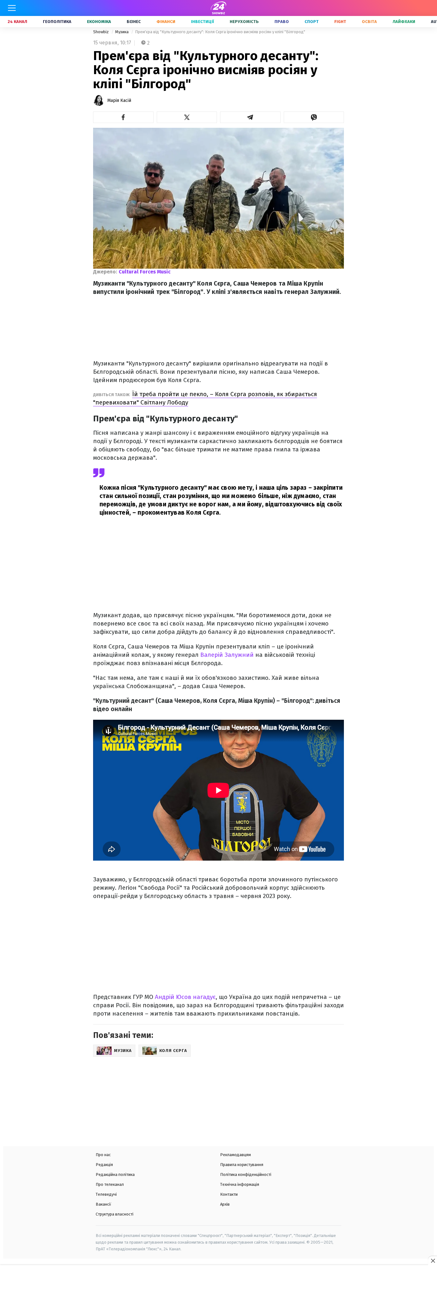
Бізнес (134, 21)
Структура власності (114, 1214)
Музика (122, 32)
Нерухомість (244, 21)
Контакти (229, 1194)
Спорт (312, 21)
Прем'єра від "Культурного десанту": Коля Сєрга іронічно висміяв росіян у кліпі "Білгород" (220, 32)
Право (281, 21)
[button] (123, 117)
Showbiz (101, 32)
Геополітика (57, 21)
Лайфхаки (404, 21)
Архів (225, 1204)
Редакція (104, 1164)
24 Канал (17, 21)
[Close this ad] (432, 1260)
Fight (340, 21)
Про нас (103, 1154)
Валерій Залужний (227, 654)
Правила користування (241, 1164)
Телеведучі (106, 1194)
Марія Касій (119, 100)
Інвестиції (202, 21)
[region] (218, 1281)
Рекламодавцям (235, 1154)
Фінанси (165, 21)
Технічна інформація (239, 1184)
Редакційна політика (115, 1174)
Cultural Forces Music (145, 272)
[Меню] (12, 8)
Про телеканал (110, 1184)
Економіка (99, 21)
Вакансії (103, 1204)
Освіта (369, 21)
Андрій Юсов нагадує (185, 997)
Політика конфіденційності (245, 1174)
